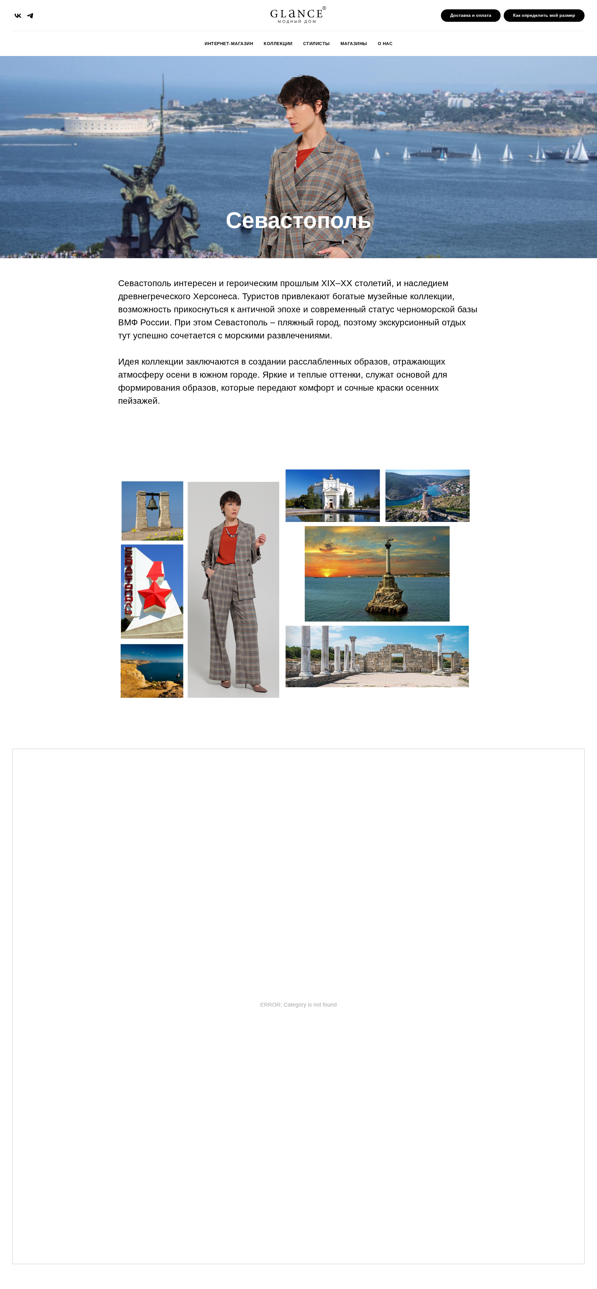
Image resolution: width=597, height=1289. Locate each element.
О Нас (385, 43)
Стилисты (316, 43)
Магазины (353, 43)
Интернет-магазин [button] (229, 43)
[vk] (18, 16)
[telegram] (30, 16)
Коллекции (278, 43)
